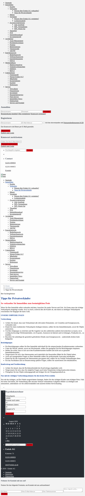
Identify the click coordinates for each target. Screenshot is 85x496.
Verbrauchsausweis (16, 57)
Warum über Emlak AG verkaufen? (26, 11)
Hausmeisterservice (16, 95)
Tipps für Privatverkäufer (23, 13)
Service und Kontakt (17, 103)
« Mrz (7, 441)
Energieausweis (10, 53)
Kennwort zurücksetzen (9, 144)
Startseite (8, 3)
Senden (4, 494)
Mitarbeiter (13, 79)
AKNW (12, 51)
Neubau (12, 45)
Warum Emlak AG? (17, 77)
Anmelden (47, 111)
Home (7, 286)
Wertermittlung (10, 63)
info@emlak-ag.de (11, 465)
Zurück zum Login (7, 133)
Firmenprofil (14, 75)
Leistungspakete (19, 21)
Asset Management (16, 41)
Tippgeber (13, 31)
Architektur (9, 39)
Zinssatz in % (10, 409)
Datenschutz (14, 101)
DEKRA (13, 69)
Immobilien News (16, 99)
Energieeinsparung (16, 59)
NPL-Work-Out (19, 29)
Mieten (12, 15)
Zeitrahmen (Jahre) (11, 405)
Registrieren (5, 131)
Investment (13, 93)
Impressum (9, 474)
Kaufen (12, 7)
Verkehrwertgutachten (17, 67)
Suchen (29, 150)
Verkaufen (13, 9)
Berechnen (9, 413)
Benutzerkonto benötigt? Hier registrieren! (15, 114)
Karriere (12, 83)
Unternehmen (10, 73)
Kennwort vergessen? (38, 114)
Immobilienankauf (16, 35)
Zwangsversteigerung (17, 23)
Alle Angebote (19, 25)
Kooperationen (15, 81)
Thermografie (14, 49)
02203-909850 (10, 163)
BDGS (12, 71)
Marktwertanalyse (16, 65)
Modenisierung (15, 47)
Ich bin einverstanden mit (64, 123)
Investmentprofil (15, 37)
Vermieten (13, 17)
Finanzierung (14, 91)
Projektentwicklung (16, 43)
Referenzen (14, 85)
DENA (12, 61)
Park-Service (14, 97)
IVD (11, 33)
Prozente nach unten (12, 400)
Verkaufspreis (10, 396)
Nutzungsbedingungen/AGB (73, 123)
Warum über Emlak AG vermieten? (26, 19)
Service (8, 87)
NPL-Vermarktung (20, 27)
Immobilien (9, 5)
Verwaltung (14, 89)
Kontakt (8, 170)
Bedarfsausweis (15, 55)
